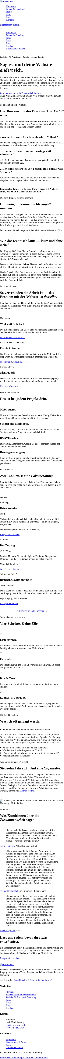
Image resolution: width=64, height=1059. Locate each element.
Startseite (10, 992)
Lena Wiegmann (7, 930)
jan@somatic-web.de (16, 1025)
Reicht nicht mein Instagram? (16, 755)
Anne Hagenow (7, 846)
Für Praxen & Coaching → (12, 362)
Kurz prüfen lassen (9, 603)
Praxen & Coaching (15, 9)
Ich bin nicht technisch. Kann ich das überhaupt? (25, 747)
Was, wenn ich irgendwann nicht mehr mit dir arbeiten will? (31, 753)
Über (8, 14)
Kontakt (10, 19)
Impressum (11, 1039)
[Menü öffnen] (1, 28)
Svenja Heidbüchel (9, 891)
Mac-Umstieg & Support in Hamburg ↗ (33, 980)
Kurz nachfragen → (9, 386)
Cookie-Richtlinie (14, 1047)
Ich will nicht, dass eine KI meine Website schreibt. (26, 729)
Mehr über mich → (28, 790)
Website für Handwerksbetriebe (21, 994)
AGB (8, 1045)
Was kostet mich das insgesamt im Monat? (22, 750)
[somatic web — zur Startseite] (7, 1)
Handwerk (11, 6)
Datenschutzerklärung (16, 1042)
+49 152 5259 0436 (15, 1027)
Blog (8, 17)
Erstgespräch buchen (9, 25)
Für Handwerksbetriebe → (12, 337)
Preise (9, 11)
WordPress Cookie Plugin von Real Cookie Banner (24, 1057)
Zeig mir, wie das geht (10, 93)
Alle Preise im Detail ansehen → (32, 611)
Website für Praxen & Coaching (21, 997)
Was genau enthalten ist (11, 569)
